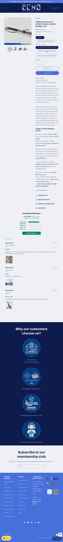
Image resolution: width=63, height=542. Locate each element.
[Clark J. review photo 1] (9, 282)
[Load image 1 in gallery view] (10, 49)
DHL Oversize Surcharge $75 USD (47, 47)
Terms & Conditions (23, 498)
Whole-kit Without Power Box (45, 41)
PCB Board (7, 487)
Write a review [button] (31, 233)
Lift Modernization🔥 (9, 516)
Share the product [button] (42, 190)
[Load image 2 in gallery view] (15, 49)
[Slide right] (30, 49)
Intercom (6, 512)
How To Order (22, 509)
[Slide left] (5, 49)
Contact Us (21, 502)
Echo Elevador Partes (45, 537)
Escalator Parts (8, 505)
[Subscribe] (44, 466)
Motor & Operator (9, 509)
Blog (19, 512)
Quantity (38, 59)
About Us (20, 483)
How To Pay (21, 505)
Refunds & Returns (23, 487)
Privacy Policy (22, 494)
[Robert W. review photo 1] (9, 259)
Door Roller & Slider (9, 494)
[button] (5, 8)
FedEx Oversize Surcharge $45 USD (47, 52)
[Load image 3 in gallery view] (20, 49)
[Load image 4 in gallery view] (25, 49)
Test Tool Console (8, 502)
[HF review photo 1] (9, 305)
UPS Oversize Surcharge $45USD (46, 55)
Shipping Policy (22, 491)
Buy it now (47, 73)
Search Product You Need (9, 482)
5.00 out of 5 (35, 216)
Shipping (38, 31)
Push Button (7, 491)
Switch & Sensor (8, 498)
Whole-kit (40, 37)
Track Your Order (23, 480)
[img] (9, 243)
